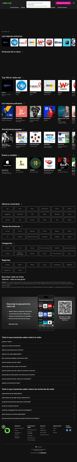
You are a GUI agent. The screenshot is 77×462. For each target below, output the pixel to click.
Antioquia (7, 264)
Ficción (7, 248)
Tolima (20, 270)
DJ (7, 236)
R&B (45, 219)
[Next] (73, 35)
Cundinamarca (57, 264)
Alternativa (20, 214)
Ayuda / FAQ (43, 432)
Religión (57, 231)
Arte (69, 253)
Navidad (57, 236)
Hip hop (32, 219)
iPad (54, 430)
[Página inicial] (2, 31)
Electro (57, 208)
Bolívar (20, 264)
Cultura (20, 231)
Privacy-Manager (31, 440)
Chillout (69, 208)
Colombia (39, 447)
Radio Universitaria (32, 236)
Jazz (20, 219)
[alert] (38, 4)
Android (55, 432)
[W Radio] (41, 42)
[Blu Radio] (14, 42)
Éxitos (32, 208)
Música (69, 236)
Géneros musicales (50, 7)
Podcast (23, 7)
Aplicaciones (43, 430)
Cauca (44, 264)
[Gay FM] (6, 42)
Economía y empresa (69, 248)
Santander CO (7, 270)
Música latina (45, 208)
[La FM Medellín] (32, 42)
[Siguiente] (73, 77)
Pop (7, 208)
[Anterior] (69, 77)
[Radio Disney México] (49, 42)
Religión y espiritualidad (20, 253)
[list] (38, 42)
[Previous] (69, 35)
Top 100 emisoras (14, 7)
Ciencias (32, 253)
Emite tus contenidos (17, 437)
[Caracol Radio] (23, 42)
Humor (44, 253)
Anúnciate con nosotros (18, 433)
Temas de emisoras (62, 7)
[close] (49, 2)
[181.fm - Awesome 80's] (58, 42)
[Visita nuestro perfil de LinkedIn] (67, 430)
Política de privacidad (29, 432)
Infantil (69, 231)
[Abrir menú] (74, 3)
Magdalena (69, 264)
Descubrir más (13, 324)
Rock (20, 208)
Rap (57, 219)
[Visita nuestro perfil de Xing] (70, 430)
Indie (32, 214)
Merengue (57, 214)
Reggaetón (7, 214)
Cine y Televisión (57, 253)
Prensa (16, 430)
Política (44, 231)
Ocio (20, 248)
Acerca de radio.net (19, 428)
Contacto (42, 428)
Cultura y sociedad (44, 248)
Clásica (69, 219)
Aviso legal (29, 435)
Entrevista (44, 236)
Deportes (32, 231)
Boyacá (32, 264)
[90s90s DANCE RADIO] (67, 42)
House (69, 214)
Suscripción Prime (44, 434)
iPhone (54, 428)
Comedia (20, 236)
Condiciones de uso (31, 429)
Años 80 (7, 219)
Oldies (44, 214)
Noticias (7, 231)
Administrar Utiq (31, 437)
